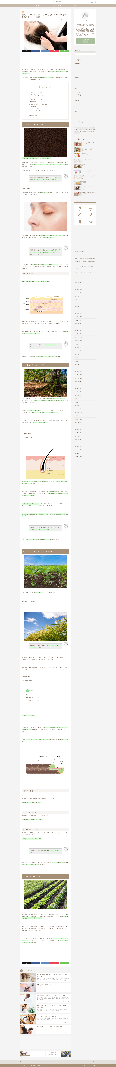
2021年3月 (78, 402)
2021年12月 (79, 374)
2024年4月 (78, 303)
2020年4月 (78, 439)
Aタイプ (79, 90)
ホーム (37, 5)
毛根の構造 (33, 101)
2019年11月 (79, 453)
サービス (78, 77)
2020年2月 (78, 446)
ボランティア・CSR (82, 71)
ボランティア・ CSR (89, 129)
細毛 (79, 121)
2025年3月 (78, 282)
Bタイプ (79, 92)
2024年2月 (78, 310)
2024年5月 (78, 299)
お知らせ (80, 66)
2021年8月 (78, 385)
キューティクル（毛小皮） (38, 111)
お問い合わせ (77, 5)
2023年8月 (78, 323)
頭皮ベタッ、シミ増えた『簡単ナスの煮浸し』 (85, 262)
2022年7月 (78, 351)
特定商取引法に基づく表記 (36, 1065)
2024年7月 (78, 292)
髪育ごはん (80, 97)
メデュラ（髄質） (36, 108)
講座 (79, 81)
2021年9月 (78, 381)
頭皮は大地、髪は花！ (34, 115)
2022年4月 (78, 361)
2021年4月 (78, 398)
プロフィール (45, 5)
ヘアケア (60, 5)
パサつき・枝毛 (91, 127)
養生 (79, 108)
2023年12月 (79, 316)
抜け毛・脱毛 (81, 117)
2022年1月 (78, 371)
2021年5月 (78, 395)
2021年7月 (78, 388)
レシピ (53, 5)
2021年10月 (79, 378)
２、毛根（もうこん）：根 (35, 99)
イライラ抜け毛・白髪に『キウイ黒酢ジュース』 (85, 267)
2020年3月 (78, 443)
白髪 (79, 119)
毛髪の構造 (33, 106)
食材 (79, 106)
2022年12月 (79, 337)
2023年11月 (79, 320)
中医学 (79, 103)
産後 (79, 74)
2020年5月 (78, 436)
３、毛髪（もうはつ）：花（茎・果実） (38, 104)
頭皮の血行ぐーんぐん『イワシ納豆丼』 (85, 272)
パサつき (80, 112)
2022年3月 (78, 364)
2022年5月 (78, 357)
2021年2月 (78, 405)
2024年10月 (79, 289)
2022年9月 (78, 344)
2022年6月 (78, 354)
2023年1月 (78, 333)
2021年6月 (78, 391)
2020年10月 (79, 419)
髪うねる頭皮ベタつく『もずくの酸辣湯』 (85, 258)
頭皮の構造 (33, 94)
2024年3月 (78, 306)
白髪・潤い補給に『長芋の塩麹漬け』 (84, 254)
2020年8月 (78, 426)
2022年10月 (79, 340)
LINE (79, 80)
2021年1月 (78, 409)
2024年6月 (78, 296)
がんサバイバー (81, 67)
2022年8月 (78, 347)
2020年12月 (79, 412)
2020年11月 (79, 415)
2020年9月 (78, 422)
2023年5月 (78, 327)
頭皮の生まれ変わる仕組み (38, 95)
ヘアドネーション (82, 116)
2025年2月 (78, 286)
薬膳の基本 (80, 104)
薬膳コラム (68, 5)
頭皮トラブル (81, 122)
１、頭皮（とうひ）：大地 (35, 92)
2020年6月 (78, 432)
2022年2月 (78, 368)
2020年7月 (78, 429)
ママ (79, 72)
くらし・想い (81, 69)
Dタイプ (79, 95)
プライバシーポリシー (25, 1065)
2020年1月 (78, 449)
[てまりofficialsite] (58, 2)
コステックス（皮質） (37, 110)
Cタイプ (79, 94)
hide (49, 87)
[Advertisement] (45, 61)
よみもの (78, 63)
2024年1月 (78, 313)
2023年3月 (78, 330)
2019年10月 (79, 456)
